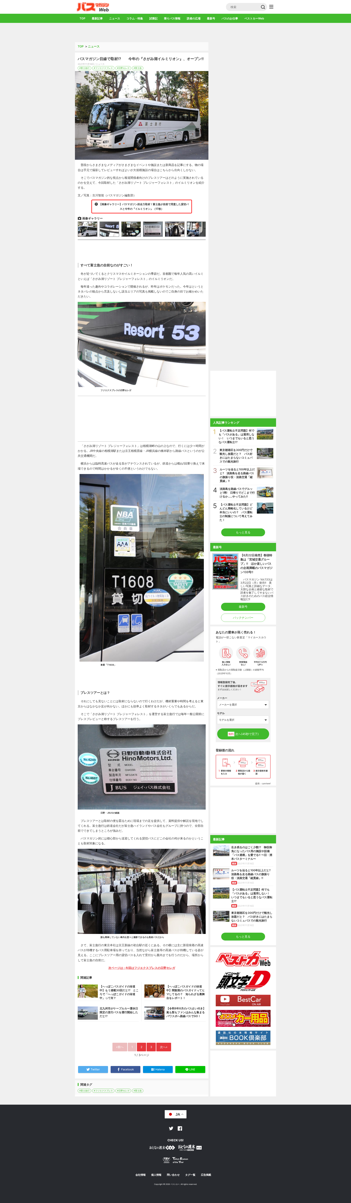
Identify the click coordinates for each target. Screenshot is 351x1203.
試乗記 (153, 18)
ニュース (114, 18)
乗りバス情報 (172, 18)
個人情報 (156, 1175)
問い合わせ (173, 1175)
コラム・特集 (135, 18)
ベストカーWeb (254, 18)
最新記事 (97, 18)
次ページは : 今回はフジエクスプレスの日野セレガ (141, 968)
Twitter (171, 1128)
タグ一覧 (190, 1175)
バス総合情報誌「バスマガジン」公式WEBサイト (93, 6)
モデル (221, 713)
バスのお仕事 (230, 18)
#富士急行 (84, 68)
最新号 (211, 18)
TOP (82, 18)
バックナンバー (243, 617)
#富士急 (138, 68)
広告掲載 (206, 1175)
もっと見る (243, 532)
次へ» (163, 1047)
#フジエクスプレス (103, 68)
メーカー (222, 697)
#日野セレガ (123, 68)
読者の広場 (194, 18)
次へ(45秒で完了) (243, 734)
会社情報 (140, 1175)
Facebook (180, 1128)
